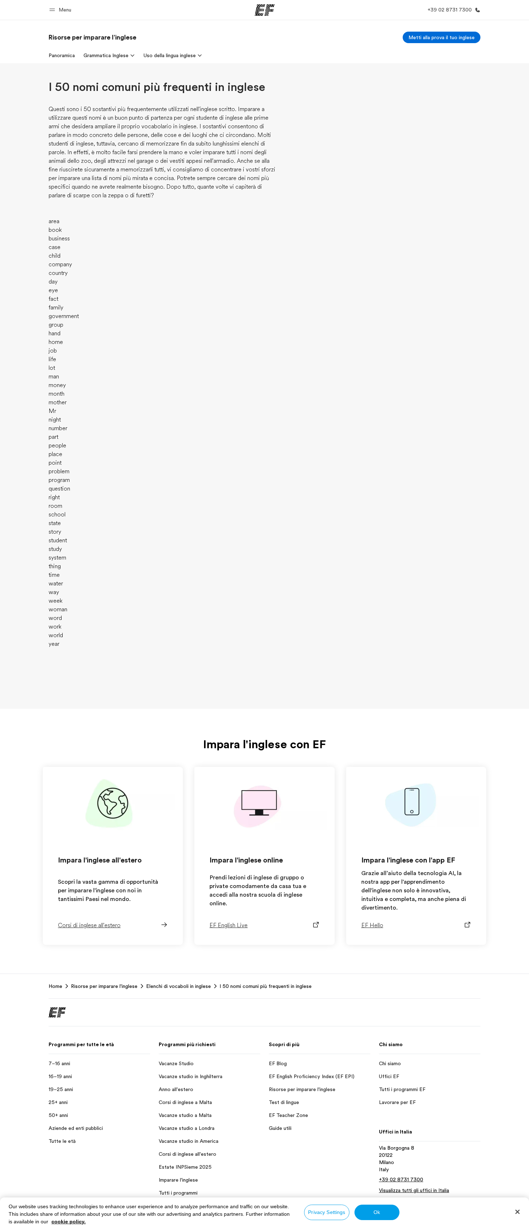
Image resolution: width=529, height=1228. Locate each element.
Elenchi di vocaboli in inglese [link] (178, 986)
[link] (92, 37)
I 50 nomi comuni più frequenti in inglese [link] (266, 986)
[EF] (265, 10)
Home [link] (55, 986)
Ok (377, 1212)
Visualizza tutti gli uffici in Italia (414, 1190)
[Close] (517, 1212)
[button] (61, 10)
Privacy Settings (326, 1212)
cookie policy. (68, 1221)
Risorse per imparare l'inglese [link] (104, 986)
